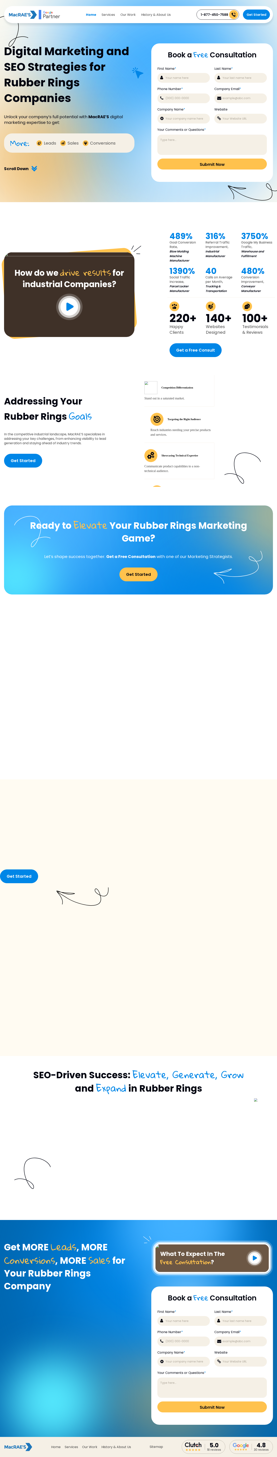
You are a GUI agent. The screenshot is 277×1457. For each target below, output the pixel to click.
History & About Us (156, 14)
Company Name (171, 109)
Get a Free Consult (195, 350)
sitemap (156, 1447)
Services (108, 14)
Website (221, 109)
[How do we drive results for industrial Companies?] (69, 255)
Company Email (227, 89)
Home (91, 14)
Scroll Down (16, 169)
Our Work (128, 14)
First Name (166, 69)
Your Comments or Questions (181, 130)
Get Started (256, 14)
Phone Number (170, 89)
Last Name (223, 69)
